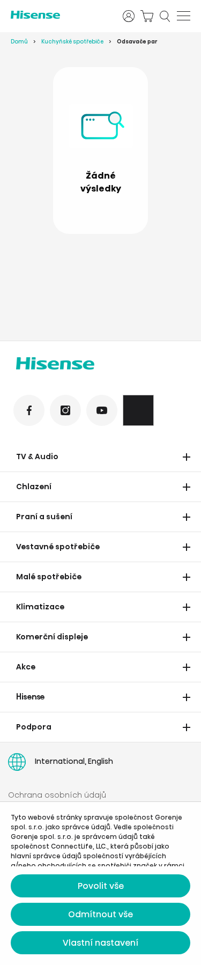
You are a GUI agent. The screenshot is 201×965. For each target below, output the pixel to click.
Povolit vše (101, 886)
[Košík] (146, 16)
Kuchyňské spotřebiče (72, 42)
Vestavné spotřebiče (58, 546)
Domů (19, 42)
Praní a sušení (44, 516)
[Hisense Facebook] (28, 410)
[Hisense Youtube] (101, 410)
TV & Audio (37, 456)
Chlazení (33, 486)
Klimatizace (40, 606)
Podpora (33, 726)
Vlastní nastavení (100, 943)
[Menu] (183, 16)
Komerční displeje (52, 636)
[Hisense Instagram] (65, 410)
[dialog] (100, 883)
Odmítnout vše (100, 914)
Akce (25, 666)
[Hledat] (165, 16)
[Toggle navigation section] (186, 457)
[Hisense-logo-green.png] (60, 15)
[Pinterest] (138, 410)
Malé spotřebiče (48, 576)
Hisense (30, 696)
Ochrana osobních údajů (57, 795)
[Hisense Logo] (100, 365)
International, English (74, 761)
